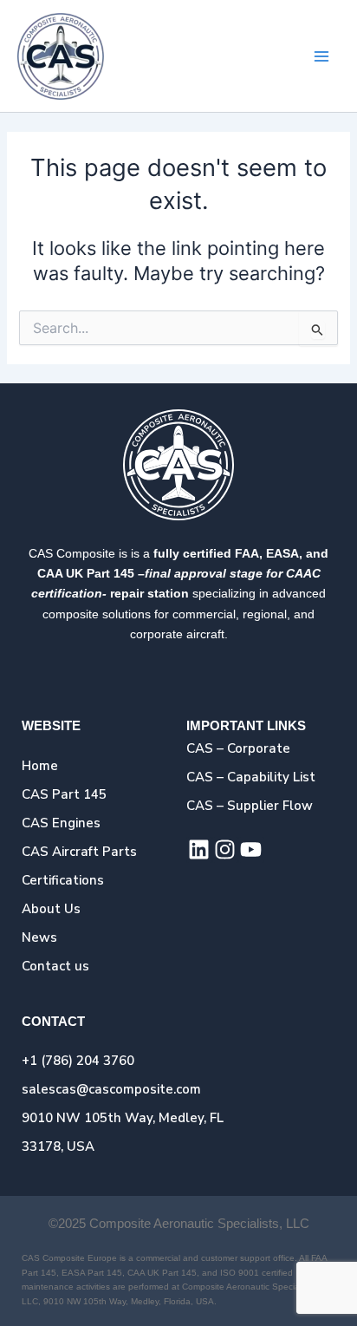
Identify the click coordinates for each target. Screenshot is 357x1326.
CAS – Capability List (250, 777)
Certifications (63, 880)
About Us (51, 909)
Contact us (55, 966)
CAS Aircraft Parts (79, 851)
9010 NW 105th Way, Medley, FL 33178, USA (123, 1132)
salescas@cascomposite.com (111, 1089)
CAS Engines (61, 823)
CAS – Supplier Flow (249, 805)
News (39, 937)
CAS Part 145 (64, 794)
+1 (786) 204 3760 (78, 1060)
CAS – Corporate (238, 748)
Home (40, 765)
